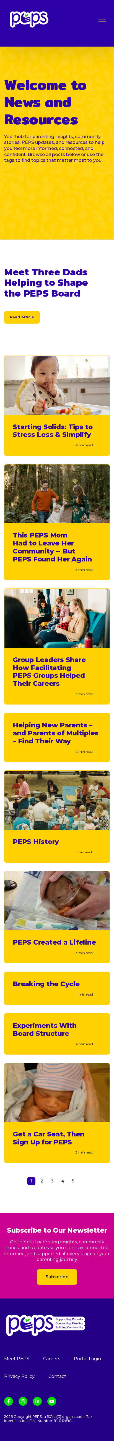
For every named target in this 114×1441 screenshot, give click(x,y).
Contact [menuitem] (57, 1376)
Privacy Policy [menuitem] (19, 1376)
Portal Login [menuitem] (87, 1358)
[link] (29, 19)
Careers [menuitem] (51, 1358)
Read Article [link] (22, 317)
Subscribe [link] (57, 1276)
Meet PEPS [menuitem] (16, 1358)
